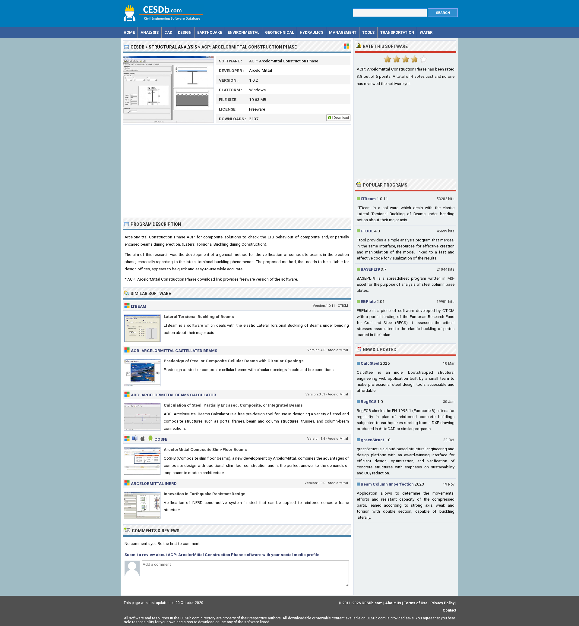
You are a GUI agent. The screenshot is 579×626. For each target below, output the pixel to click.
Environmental (243, 32)
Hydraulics (311, 32)
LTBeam (138, 306)
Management (342, 32)
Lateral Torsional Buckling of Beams (199, 316)
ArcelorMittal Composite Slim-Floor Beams (205, 449)
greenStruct (372, 439)
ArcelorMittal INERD (154, 483)
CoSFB (161, 439)
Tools (368, 32)
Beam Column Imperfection (387, 484)
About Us (393, 603)
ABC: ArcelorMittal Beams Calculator (173, 394)
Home (129, 32)
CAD (168, 32)
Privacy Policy (442, 603)
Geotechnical (279, 32)
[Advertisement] (237, 171)
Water (426, 32)
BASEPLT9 (370, 269)
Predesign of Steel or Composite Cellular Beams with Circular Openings (234, 360)
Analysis (150, 32)
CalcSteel (370, 363)
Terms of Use (416, 603)
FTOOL (367, 230)
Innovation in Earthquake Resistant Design (204, 493)
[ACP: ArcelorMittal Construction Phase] (168, 121)
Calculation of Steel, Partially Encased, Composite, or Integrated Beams (233, 405)
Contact (449, 610)
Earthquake (209, 32)
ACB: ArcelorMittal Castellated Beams (174, 350)
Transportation (397, 32)
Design (184, 32)
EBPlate (368, 301)
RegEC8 (368, 401)
